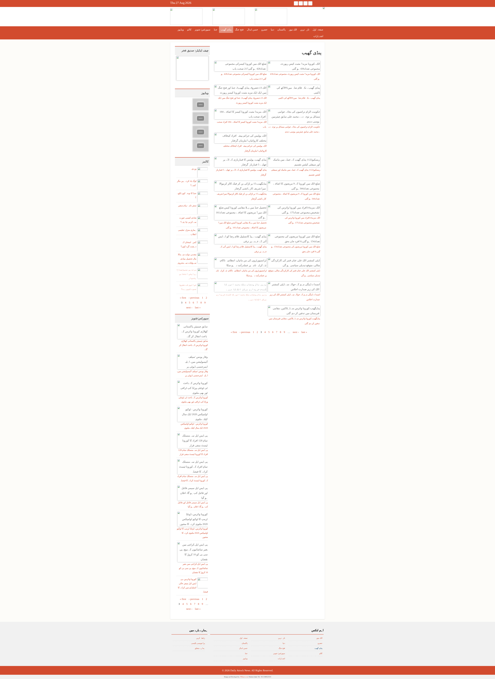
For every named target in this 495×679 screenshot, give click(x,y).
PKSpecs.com (244, 677)
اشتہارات (318, 36)
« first (234, 332)
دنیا (272, 29)
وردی (194, 169)
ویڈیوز (181, 29)
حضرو (264, 29)
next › (296, 332)
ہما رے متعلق (200, 648)
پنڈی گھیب (226, 29)
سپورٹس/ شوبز (202, 29)
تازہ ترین (304, 29)
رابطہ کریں (200, 638)
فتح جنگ (239, 29)
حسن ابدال (252, 29)
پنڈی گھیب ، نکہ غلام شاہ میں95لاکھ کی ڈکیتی (299, 98)
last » (304, 332)
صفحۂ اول (318, 29)
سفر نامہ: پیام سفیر (187, 205)
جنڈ (215, 29)
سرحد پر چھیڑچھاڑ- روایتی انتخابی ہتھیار (186, 274)
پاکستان (281, 29)
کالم (189, 29)
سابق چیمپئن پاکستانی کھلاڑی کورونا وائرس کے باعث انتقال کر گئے (193, 345)
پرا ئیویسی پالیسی (198, 643)
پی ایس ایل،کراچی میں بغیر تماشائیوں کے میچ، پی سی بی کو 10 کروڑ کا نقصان (193, 568)
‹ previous (245, 332)
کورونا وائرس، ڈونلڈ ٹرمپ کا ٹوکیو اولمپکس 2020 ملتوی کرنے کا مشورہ (192, 532)
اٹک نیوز (293, 29)
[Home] (324, 8)
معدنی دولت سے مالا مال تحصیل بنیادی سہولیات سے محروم (187, 258)
